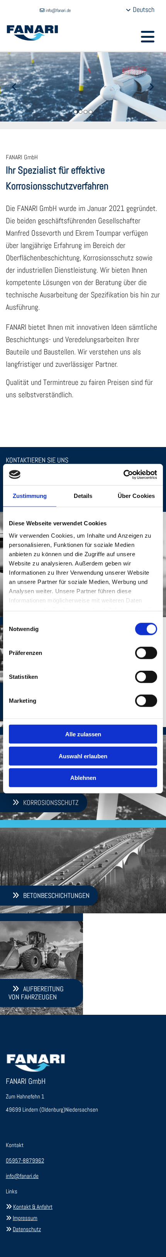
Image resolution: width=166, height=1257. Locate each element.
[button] (147, 35)
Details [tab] (83, 496)
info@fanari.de (58, 10)
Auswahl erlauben (83, 756)
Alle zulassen (83, 734)
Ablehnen (83, 777)
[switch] (146, 653)
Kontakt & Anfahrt (33, 1206)
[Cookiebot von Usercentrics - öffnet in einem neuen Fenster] (123, 474)
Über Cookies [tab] (136, 496)
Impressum (25, 1218)
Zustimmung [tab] (30, 496)
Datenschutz (27, 1229)
